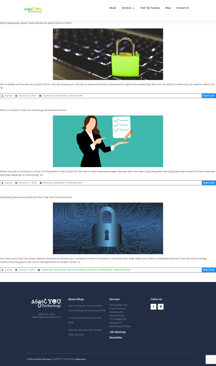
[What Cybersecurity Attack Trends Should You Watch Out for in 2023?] (108, 30)
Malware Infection (88, 270)
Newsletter (115, 338)
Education (72, 270)
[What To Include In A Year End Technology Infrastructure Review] (108, 117)
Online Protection (122, 270)
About (112, 8)
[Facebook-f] (153, 307)
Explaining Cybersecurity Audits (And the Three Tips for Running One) (36, 197)
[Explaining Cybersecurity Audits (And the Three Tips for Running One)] (108, 204)
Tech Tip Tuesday (150, 8)
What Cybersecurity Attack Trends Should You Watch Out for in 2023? (36, 23)
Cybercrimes (61, 96)
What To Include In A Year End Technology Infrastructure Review (33, 110)
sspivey (8, 96)
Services (126, 8)
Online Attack (105, 270)
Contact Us (182, 8)
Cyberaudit (48, 96)
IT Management (74, 183)
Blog (168, 8)
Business (47, 183)
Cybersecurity (75, 96)
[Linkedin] (161, 307)
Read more (208, 96)
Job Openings (117, 332)
